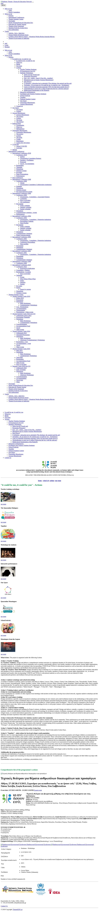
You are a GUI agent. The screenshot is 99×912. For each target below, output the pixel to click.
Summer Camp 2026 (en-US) (21, 366)
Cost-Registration (21, 324)
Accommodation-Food (23, 326)
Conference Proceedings (27, 242)
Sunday (22, 284)
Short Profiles (24, 223)
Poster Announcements (23, 235)
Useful (7, 394)
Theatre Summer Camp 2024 (21, 331)
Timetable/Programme (23, 335)
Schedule (19, 186)
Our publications (14, 392)
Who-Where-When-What (28, 279)
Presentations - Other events (24, 312)
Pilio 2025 (19, 350)
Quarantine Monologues (27, 102)
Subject (22, 157)
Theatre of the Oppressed (16, 389)
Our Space (23, 101)
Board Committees (14, 54)
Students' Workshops (26, 73)
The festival (19, 122)
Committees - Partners (23, 270)
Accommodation (21, 308)
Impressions (19, 141)
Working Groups (21, 170)
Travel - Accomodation (27, 163)
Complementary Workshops (28, 305)
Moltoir (14, 150)
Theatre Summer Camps (16, 294)
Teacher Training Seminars (28, 69)
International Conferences (16, 151)
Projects (11, 57)
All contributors (25, 202)
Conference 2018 (21, 155)
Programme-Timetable (23, 317)
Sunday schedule (25, 209)
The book (19, 120)
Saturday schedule (25, 207)
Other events (20, 329)
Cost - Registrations (22, 307)
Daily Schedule (21, 370)
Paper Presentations (22, 174)
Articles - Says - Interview (16, 396)
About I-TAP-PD (21, 146)
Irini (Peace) (27, 81)
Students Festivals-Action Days (18, 390)
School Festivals (25, 95)
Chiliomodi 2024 (21, 333)
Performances (20, 176)
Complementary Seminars (24, 233)
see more (3, 504)
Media (18, 64)
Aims (10, 52)
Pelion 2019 (20, 298)
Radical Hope (16, 123)
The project (19, 116)
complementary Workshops (28, 356)
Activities (19, 148)
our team (58, 480)
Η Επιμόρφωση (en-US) (27, 71)
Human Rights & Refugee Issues (19, 397)
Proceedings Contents (26, 221)
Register (7, 47)
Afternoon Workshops (27, 375)
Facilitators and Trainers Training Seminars (33, 94)
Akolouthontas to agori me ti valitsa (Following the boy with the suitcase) (46, 88)
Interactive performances (27, 92)
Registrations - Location (23, 272)
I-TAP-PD (15, 144)
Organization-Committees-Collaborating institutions (36, 184)
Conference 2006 (21, 195)
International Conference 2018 (21, 153)
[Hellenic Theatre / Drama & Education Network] (16, 1)
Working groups (21, 190)
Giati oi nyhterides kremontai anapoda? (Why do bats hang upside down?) (46, 87)
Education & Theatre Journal (17, 387)
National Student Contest (27, 99)
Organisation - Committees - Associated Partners (35, 197)
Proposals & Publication (27, 268)
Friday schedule (25, 205)
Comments (23, 198)
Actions (18, 67)
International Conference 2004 (21, 216)
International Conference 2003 (21, 237)
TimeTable (19, 357)
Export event (38, 790)
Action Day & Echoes (23, 143)
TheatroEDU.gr (17, 909)
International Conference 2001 (21, 251)
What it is (19, 62)
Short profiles (24, 244)
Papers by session (25, 289)
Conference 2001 (21, 253)
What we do (8, 55)
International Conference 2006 (21, 193)
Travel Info (19, 380)
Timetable (19, 167)
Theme (22, 183)
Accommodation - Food (23, 343)
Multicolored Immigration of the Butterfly (36, 90)
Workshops (19, 169)
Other (18, 382)
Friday (22, 280)
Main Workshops (25, 303)
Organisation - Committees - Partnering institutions (35, 219)
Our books (12, 383)
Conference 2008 (21, 181)
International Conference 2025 (21, 265)
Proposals (23, 162)
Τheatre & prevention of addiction (19, 401)
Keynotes (19, 172)
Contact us (19, 106)
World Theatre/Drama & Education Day (21, 385)
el (2, 3)
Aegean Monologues (26, 104)
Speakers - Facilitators (27, 160)
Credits (18, 139)
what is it (46, 480)
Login (6, 45)
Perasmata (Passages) (30, 76)
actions (52, 480)
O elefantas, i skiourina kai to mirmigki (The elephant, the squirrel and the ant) (48, 83)
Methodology (20, 129)
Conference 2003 (21, 239)
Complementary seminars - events (26, 212)
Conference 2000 (21, 263)
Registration (20, 165)
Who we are (8, 50)
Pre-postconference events (24, 191)
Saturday (23, 282)
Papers (18, 287)
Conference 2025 (21, 266)
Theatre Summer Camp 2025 (21, 349)
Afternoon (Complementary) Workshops (32, 340)
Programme (19, 204)
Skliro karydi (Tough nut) (32, 74)
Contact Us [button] (4, 906)
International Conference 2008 (21, 179)
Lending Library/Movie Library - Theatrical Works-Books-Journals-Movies (32, 399)
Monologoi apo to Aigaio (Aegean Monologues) (38, 80)
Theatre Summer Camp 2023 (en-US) (23, 314)
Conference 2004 (21, 218)
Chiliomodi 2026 (21, 368)
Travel (18, 328)
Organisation (20, 125)
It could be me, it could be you (21, 59)
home (40, 480)
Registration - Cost (22, 342)
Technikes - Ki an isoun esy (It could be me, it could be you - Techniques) (46, 85)
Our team (19, 66)
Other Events (20, 363)
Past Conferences (17, 177)
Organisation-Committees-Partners (30, 158)
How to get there (25, 200)
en (1, 3)
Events (22, 277)
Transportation (20, 310)
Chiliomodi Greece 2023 (23, 315)
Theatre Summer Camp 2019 (21, 296)
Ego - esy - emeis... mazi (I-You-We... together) (38, 78)
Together (23, 97)
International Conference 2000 (21, 261)
